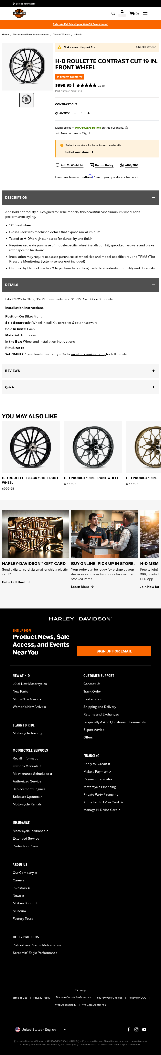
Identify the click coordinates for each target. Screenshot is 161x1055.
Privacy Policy (41, 997)
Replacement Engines (29, 789)
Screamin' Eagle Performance (35, 953)
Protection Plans (25, 846)
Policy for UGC (137, 997)
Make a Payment (95, 771)
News (17, 896)
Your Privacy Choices (110, 997)
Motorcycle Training (27, 733)
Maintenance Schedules (31, 774)
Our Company (23, 873)
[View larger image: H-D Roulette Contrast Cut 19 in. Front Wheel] (27, 66)
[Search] (113, 13)
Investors (20, 888)
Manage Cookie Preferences (73, 997)
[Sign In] (122, 13)
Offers (88, 737)
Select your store (77, 152)
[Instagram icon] (136, 1029)
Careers (18, 880)
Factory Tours (23, 918)
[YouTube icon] (144, 1029)
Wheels (78, 34)
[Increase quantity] (89, 113)
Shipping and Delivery (99, 707)
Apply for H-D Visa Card (101, 802)
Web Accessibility (65, 1004)
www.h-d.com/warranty (88, 354)
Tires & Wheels (61, 34)
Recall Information (26, 758)
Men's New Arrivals (27, 699)
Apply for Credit (95, 764)
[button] (90, 85)
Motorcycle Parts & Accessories (31, 34)
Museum (19, 911)
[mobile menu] (144, 13)
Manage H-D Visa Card (100, 810)
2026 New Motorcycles (30, 684)
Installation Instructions (24, 308)
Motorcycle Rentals (27, 804)
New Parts (20, 691)
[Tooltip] (126, 127)
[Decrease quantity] (75, 113)
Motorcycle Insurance (29, 831)
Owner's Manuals (25, 766)
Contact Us (91, 684)
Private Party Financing (100, 794)
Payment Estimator (97, 779)
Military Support (25, 903)
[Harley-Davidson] (80, 618)
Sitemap (80, 990)
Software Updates (26, 797)
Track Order (92, 691)
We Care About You (94, 1004)
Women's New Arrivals (29, 707)
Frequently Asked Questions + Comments (114, 722)
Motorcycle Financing (99, 787)
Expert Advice (93, 730)
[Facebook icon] (128, 1029)
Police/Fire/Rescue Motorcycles (37, 945)
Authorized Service (27, 781)
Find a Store (92, 699)
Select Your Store (26, 3)
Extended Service (26, 838)
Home (5, 34)
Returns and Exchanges (101, 714)
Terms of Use (19, 997)
